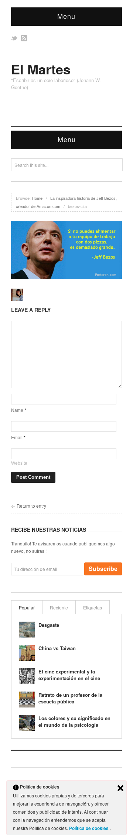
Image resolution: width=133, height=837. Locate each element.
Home (37, 198)
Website (19, 463)
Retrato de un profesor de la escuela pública (70, 698)
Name (18, 410)
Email (18, 437)
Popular (27, 607)
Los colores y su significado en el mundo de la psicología (74, 721)
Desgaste (48, 624)
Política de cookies (89, 828)
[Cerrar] (120, 788)
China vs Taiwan (57, 648)
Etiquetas (92, 607)
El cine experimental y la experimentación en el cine (69, 675)
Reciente (59, 607)
